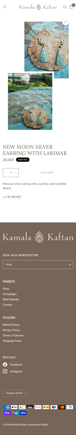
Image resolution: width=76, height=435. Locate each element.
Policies (9, 317)
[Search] (65, 7)
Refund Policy (11, 324)
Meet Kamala (11, 299)
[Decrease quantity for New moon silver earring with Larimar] (5, 172)
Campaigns (10, 294)
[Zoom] (65, 21)
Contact (8, 304)
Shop (6, 288)
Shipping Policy (12, 341)
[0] (70, 7)
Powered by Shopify (37, 424)
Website (9, 281)
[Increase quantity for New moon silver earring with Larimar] (16, 172)
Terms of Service (13, 335)
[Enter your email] (69, 264)
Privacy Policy (11, 330)
